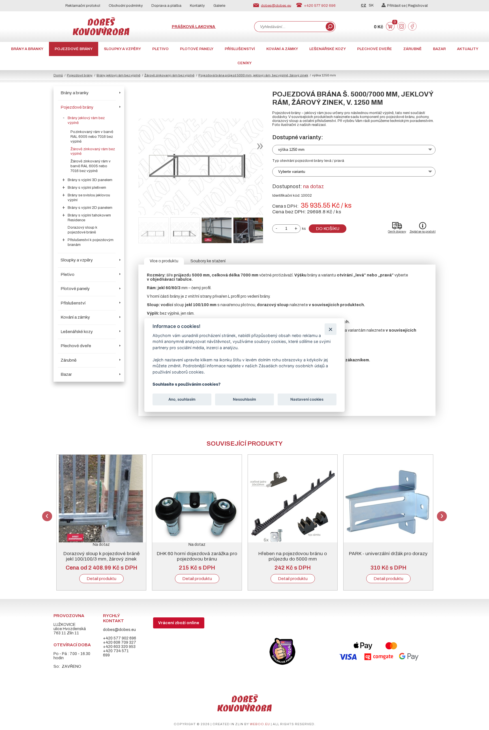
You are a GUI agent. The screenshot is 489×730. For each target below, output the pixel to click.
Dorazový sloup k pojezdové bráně (82, 230)
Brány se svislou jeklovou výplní (89, 197)
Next (442, 516)
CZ (363, 5)
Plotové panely (196, 49)
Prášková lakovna (194, 27)
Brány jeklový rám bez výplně (118, 75)
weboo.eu (260, 724)
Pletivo (160, 49)
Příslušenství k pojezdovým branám (90, 242)
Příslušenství (240, 49)
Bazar (439, 49)
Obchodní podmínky (126, 6)
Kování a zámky (282, 49)
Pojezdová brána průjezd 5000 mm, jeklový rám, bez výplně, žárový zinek (253, 75)
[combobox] (289, 26)
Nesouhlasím (244, 399)
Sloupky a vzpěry (122, 49)
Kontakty (197, 6)
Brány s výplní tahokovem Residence (89, 217)
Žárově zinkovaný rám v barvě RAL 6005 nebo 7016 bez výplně (90, 166)
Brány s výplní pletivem (87, 188)
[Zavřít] (330, 329)
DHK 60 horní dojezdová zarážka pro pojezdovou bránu (197, 556)
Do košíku (327, 228)
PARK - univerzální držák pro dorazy (388, 553)
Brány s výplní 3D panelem (90, 180)
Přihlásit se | (397, 6)
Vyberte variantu (291, 171)
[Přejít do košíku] (390, 29)
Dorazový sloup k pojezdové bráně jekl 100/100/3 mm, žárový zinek (101, 556)
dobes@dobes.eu (276, 5)
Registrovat (418, 6)
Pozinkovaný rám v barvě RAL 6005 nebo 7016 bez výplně (91, 136)
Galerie (219, 6)
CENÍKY (244, 63)
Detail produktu (101, 578)
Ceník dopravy (397, 231)
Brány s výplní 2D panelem (90, 208)
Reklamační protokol (82, 6)
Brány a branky (27, 49)
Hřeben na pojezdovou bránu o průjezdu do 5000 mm (292, 556)
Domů (58, 75)
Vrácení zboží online (178, 623)
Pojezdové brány (74, 49)
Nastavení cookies (306, 399)
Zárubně (412, 49)
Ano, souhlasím (182, 399)
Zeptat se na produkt (422, 231)
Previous (47, 516)
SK (371, 5)
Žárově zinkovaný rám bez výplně (169, 75)
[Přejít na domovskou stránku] (101, 34)
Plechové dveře (374, 49)
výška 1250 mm (291, 149)
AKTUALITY (467, 49)
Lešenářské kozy (327, 49)
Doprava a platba (166, 6)
